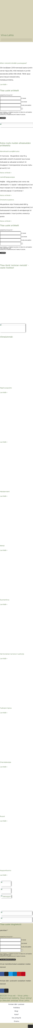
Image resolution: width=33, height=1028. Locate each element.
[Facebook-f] (2, 974)
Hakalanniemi (5, 491)
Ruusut (2, 816)
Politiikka (16, 1008)
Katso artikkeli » (6, 173)
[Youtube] (19, 974)
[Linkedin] (15, 974)
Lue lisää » (3, 84)
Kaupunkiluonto (5, 870)
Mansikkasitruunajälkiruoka (9, 151)
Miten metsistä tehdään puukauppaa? (13, 63)
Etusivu (16, 1021)
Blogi (16, 1011)
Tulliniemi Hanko (6, 708)
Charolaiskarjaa (5, 762)
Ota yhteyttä (16, 1018)
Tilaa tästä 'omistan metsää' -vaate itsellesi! (14, 266)
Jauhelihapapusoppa (7, 177)
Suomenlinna (4, 600)
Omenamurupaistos (7, 200)
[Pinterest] (23, 974)
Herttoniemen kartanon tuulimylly (12, 654)
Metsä (2, 546)
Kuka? (16, 1014)
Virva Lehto (7, 35)
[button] (16, 39)
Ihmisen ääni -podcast (16, 1004)
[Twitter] (10, 974)
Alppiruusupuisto (6, 388)
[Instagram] (6, 974)
